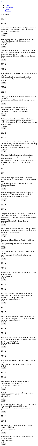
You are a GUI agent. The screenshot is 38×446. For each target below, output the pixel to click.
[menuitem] (7, 5)
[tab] (21, 5)
